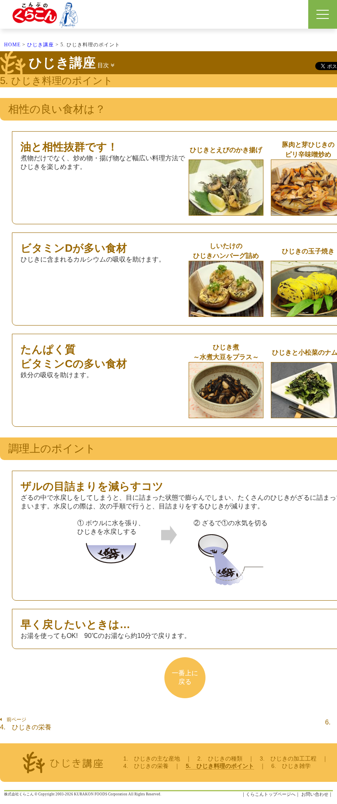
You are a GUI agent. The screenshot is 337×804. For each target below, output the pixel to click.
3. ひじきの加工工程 (288, 758)
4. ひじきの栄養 (25, 727)
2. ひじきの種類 (219, 758)
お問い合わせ (314, 794)
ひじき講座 (40, 45)
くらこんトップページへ (270, 794)
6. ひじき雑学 (291, 766)
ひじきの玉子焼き (308, 251)
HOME (12, 45)
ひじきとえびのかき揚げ (226, 149)
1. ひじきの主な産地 (151, 758)
